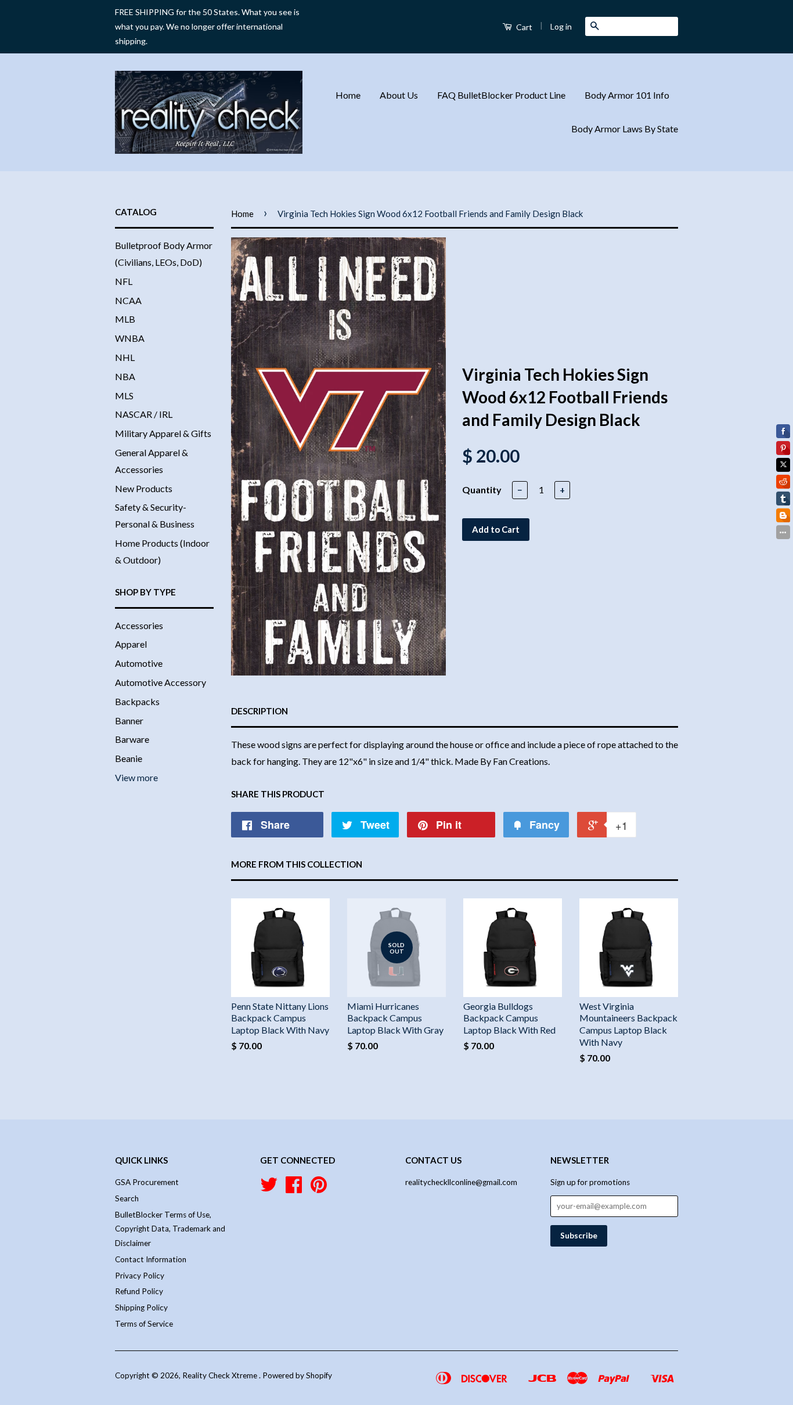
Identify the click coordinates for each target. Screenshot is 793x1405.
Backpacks (137, 701)
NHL (125, 357)
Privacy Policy (139, 1275)
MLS (124, 395)
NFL (123, 281)
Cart (523, 27)
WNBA (130, 338)
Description (259, 711)
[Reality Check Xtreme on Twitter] (268, 1188)
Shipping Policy (141, 1307)
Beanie (128, 758)
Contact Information (150, 1259)
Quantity (482, 489)
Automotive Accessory (160, 682)
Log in (561, 26)
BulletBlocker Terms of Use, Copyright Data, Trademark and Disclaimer (170, 1229)
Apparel (131, 643)
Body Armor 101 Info (627, 94)
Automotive (139, 663)
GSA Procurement (147, 1182)
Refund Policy (139, 1291)
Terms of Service (144, 1323)
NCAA (128, 300)
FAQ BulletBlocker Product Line (501, 94)
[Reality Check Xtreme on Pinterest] (318, 1188)
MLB (125, 318)
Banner (129, 720)
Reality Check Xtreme (220, 1375)
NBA (125, 376)
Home (348, 94)
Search (127, 1198)
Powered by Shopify (297, 1375)
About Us (399, 94)
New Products (143, 488)
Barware (132, 739)
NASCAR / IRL (143, 414)
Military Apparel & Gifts (163, 433)
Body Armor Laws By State (624, 128)
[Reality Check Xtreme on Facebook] (293, 1188)
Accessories (139, 625)
